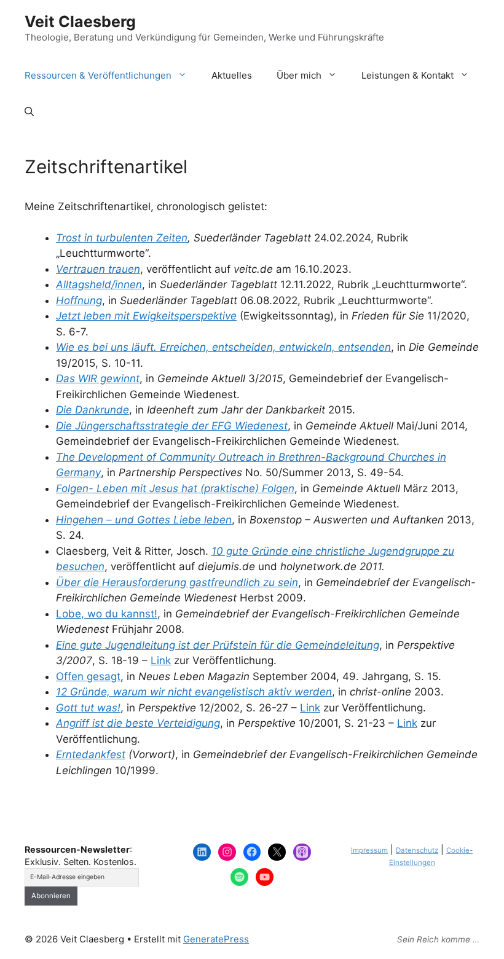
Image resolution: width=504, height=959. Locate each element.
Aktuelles (231, 75)
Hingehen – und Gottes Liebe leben (144, 520)
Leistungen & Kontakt (407, 75)
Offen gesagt (88, 676)
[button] (29, 112)
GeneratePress (216, 939)
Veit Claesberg (80, 21)
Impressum (369, 850)
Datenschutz (417, 850)
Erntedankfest (90, 754)
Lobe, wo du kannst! (106, 614)
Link (161, 660)
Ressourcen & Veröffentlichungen (98, 75)
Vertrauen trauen (98, 269)
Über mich (299, 75)
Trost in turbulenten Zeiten (121, 238)
